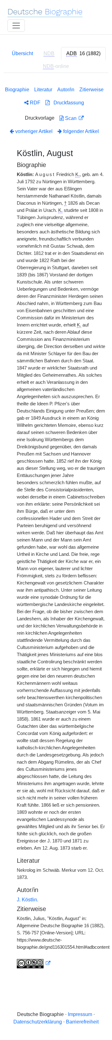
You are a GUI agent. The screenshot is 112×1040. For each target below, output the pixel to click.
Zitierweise (91, 89)
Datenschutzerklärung (37, 1021)
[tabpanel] (56, 526)
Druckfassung (67, 102)
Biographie (17, 89)
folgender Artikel (80, 131)
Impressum (80, 1014)
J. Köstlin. (27, 899)
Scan (71, 118)
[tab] (83, 53)
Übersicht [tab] (22, 53)
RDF (34, 102)
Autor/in (65, 89)
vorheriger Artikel (34, 131)
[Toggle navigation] (16, 25)
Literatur (43, 89)
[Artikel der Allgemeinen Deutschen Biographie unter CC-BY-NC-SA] (33, 963)
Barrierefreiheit (82, 1021)
